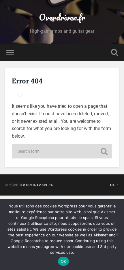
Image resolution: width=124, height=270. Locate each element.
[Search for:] (62, 151)
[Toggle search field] (114, 52)
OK (63, 261)
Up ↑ (114, 185)
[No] (117, 234)
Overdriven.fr (62, 17)
